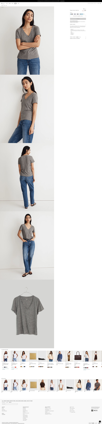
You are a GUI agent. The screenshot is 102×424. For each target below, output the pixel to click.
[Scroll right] (84, 14)
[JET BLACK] (86, 367)
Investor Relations (25, 419)
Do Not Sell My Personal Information (6, 423)
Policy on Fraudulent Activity (14, 423)
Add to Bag (32, 368)
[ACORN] (21, 366)
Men (12, 3)
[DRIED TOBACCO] (66, 367)
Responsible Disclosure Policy (21, 423)
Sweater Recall (24, 420)
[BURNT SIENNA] (77, 367)
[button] (2, 7)
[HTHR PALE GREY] (3, 367)
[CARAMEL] (39, 366)
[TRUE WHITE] (23, 366)
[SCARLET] (78, 367)
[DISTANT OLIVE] (42, 366)
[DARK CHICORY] (93, 366)
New (7, 3)
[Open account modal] (98, 3)
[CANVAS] (69, 367)
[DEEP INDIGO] (4, 367)
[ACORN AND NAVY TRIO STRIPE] (50, 367)
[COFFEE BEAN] (75, 367)
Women (10, 3)
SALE (18, 3)
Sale (4, 5)
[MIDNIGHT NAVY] (84, 367)
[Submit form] (17, 404)
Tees (6, 5)
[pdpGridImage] (27, 40)
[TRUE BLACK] (41, 366)
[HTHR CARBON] (51, 367)
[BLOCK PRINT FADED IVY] (32, 366)
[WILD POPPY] (15, 367)
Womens (2, 5)
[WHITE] (6, 367)
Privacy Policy (6, 422)
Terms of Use (3, 422)
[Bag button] (100, 3)
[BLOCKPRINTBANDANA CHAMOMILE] (30, 366)
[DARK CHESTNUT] (48, 367)
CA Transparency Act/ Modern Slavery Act (13, 422)
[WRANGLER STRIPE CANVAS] (33, 366)
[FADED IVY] (68, 367)
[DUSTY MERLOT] (87, 367)
